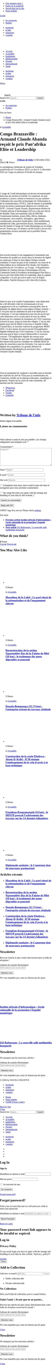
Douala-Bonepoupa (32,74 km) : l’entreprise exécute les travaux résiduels (28, 708)
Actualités (10, 54)
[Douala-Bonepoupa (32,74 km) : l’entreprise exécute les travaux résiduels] (29, 678)
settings (38, 510)
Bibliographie (11, 59)
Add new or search (8, 1273)
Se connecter (11, 20)
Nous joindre (11, 11)
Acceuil (9, 51)
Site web (4, 480)
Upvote (3, 544)
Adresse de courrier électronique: (14, 965)
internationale (11, 64)
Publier (9, 23)
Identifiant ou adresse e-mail (12, 1174)
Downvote (11, 544)
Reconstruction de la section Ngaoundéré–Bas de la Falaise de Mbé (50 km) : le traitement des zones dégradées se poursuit (27, 655)
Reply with (7, 505)
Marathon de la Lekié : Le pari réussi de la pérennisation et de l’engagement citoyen (28, 600)
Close (2, 1109)
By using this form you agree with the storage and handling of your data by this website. (23, 494)
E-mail (3, 475)
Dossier (9, 61)
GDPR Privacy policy (15, 1102)
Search (40, 98)
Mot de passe (6, 1179)
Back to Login (6, 1224)
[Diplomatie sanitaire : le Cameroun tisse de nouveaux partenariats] (29, 837)
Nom (3, 470)
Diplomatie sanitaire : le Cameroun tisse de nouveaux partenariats (28, 867)
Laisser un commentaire (10, 500)
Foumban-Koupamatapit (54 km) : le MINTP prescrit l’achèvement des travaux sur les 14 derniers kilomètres (27, 815)
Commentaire (6, 447)
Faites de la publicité (14, 6)
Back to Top (5, 1107)
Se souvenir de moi (11, 1184)
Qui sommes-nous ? (14, 3)
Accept (3, 1259)
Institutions (10, 56)
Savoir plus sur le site (15, 8)
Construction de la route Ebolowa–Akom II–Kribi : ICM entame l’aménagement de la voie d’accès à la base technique (27, 761)
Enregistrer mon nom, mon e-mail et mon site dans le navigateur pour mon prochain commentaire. (24, 486)
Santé (8, 66)
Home (8, 1097)
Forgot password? (8, 1194)
